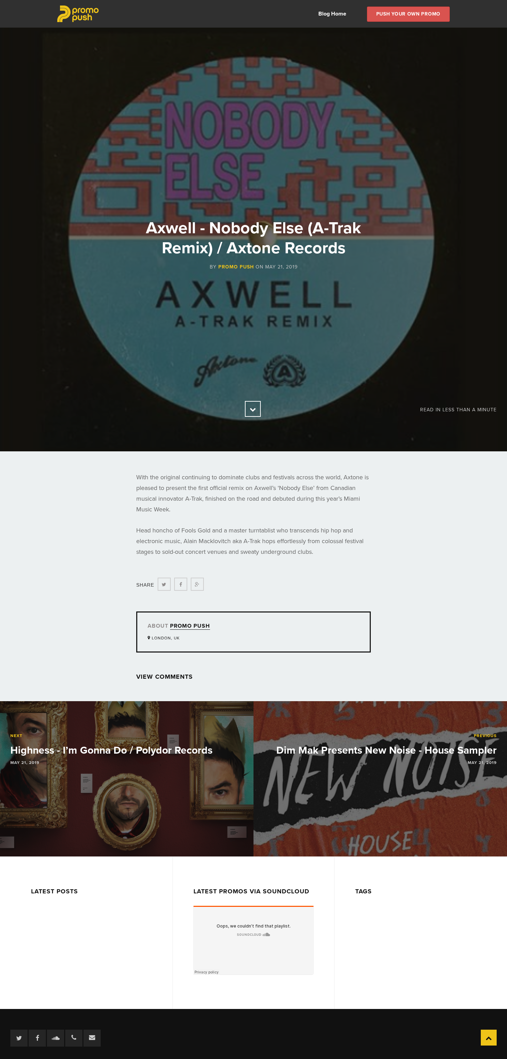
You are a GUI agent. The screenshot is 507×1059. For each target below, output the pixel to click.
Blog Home (332, 13)
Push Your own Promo (408, 14)
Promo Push (236, 267)
